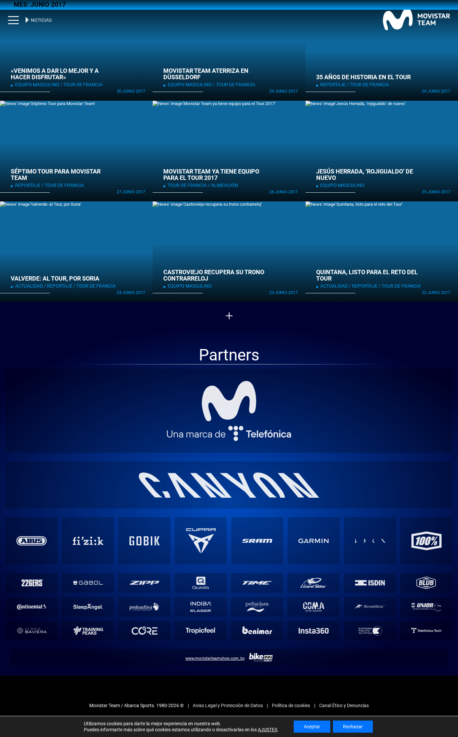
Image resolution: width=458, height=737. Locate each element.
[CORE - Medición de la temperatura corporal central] (144, 628)
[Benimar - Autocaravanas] (257, 628)
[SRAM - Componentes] (257, 539)
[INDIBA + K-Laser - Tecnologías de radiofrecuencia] (201, 604)
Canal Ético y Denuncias (344, 703)
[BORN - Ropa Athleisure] (370, 539)
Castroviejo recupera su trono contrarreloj (212, 275)
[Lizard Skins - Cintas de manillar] (313, 581)
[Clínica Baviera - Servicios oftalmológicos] (31, 628)
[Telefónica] (229, 431)
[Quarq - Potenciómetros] (201, 581)
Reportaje (332, 84)
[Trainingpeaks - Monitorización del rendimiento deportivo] (88, 628)
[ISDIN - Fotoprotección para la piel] (370, 581)
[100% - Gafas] (426, 539)
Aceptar (312, 726)
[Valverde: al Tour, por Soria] (76, 251)
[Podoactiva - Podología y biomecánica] (144, 604)
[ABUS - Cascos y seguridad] (31, 539)
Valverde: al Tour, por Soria (53, 278)
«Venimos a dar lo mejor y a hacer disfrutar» (53, 74)
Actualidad (28, 286)
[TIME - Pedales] (257, 581)
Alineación (219, 185)
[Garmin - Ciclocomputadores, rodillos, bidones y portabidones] (313, 539)
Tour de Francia (77, 84)
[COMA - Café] (313, 604)
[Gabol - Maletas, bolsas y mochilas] (88, 581)
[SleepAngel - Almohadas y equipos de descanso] (88, 604)
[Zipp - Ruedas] (144, 581)
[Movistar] (229, 399)
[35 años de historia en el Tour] (381, 50)
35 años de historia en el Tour (361, 77)
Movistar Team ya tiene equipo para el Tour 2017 (209, 174)
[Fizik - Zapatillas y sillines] (88, 539)
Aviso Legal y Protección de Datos (228, 703)
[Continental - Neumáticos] (31, 604)
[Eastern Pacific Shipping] (370, 628)
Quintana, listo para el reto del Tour (364, 275)
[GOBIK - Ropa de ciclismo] (144, 539)
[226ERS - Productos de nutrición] (31, 581)
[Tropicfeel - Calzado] (201, 628)
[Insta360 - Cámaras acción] (313, 628)
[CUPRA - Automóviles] (201, 539)
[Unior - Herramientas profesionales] (426, 604)
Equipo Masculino (35, 84)
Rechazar (353, 726)
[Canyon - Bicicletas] (229, 483)
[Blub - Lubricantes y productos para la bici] (426, 581)
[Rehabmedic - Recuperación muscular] (370, 604)
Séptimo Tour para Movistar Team (54, 174)
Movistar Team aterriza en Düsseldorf (204, 74)
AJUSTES (267, 729)
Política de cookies (291, 703)
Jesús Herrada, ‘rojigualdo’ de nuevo (362, 174)
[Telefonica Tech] (426, 628)
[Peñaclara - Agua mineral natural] (257, 604)
